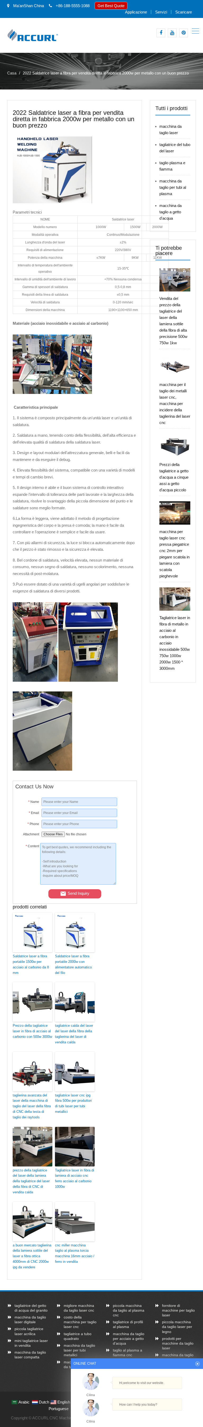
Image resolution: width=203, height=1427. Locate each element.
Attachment (31, 834)
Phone (33, 824)
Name (33, 802)
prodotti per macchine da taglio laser (177, 1343)
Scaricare (183, 12)
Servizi (161, 12)
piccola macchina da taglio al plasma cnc (128, 1310)
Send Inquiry (78, 893)
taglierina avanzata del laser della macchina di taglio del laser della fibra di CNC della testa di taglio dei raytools (32, 1106)
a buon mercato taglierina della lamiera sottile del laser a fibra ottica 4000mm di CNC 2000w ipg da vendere (32, 1256)
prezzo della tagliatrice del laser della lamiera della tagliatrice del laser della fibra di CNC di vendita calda (31, 1181)
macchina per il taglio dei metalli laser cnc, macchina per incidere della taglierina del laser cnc (174, 403)
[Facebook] (160, 33)
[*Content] (27, 883)
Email (34, 813)
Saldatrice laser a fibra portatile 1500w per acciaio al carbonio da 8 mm (31, 964)
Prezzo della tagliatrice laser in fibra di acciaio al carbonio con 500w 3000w (32, 1031)
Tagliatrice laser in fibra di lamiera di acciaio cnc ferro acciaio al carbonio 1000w (74, 1178)
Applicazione (136, 12)
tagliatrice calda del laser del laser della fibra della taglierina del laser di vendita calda (74, 1034)
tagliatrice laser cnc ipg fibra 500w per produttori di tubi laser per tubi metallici (73, 1103)
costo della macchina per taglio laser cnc (80, 1322)
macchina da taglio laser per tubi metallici (79, 1350)
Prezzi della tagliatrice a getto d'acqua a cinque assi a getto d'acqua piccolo (173, 477)
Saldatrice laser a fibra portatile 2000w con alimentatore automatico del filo (73, 964)
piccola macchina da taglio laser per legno (177, 1327)
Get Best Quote (111, 5)
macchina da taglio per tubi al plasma (172, 187)
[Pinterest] (183, 33)
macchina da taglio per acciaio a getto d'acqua (128, 1338)
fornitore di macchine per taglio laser (178, 1310)
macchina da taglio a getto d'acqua (170, 211)
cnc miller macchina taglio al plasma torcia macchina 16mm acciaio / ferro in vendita (74, 1253)
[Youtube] (172, 33)
